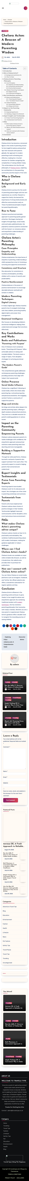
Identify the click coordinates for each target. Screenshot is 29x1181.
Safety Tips (6, 945)
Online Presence (11, 102)
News (4, 937)
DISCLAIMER (20, 1178)
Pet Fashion (6, 941)
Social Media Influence (14, 104)
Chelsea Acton (15, 168)
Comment (6, 747)
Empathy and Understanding (16, 84)
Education (6, 915)
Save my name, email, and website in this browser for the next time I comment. (14, 793)
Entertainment (7, 919)
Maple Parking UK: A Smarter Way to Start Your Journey (14, 705)
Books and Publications (13, 97)
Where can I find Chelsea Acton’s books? (16, 128)
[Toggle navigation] (3, 8)
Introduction (8, 71)
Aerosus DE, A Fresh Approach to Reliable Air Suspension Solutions (13, 1008)
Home (5, 1123)
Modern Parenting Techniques (15, 90)
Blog (4, 911)
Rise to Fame (10, 77)
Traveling (8, 700)
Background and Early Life (13, 75)
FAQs (5, 122)
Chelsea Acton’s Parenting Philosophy (12, 80)
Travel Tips (6, 954)
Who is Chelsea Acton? (11, 73)
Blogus (23, 1169)
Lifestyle (5, 31)
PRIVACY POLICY (10, 1178)
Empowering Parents (12, 112)
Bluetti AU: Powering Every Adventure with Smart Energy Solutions (14, 723)
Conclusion (7, 134)
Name (5, 771)
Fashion (7, 682)
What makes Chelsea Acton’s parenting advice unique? (14, 124)
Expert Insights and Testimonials (14, 116)
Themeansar (14, 1171)
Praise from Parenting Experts (15, 118)
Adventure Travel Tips (10, 906)
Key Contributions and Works (13, 95)
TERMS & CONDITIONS (14, 1174)
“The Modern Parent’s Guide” (16, 100)
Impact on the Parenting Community (11, 109)
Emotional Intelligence (15, 93)
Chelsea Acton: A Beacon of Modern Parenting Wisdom (13, 44)
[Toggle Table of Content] (24, 68)
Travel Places (17, 697)
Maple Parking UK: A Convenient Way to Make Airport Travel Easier (14, 1061)
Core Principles (10, 83)
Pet (4, 1139)
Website (5, 783)
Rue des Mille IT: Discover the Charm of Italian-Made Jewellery (14, 687)
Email (5, 777)
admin (8, 57)
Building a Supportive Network (15, 114)
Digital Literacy (13, 91)
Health (5, 928)
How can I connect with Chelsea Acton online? (16, 131)
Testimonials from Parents (14, 119)
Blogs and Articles (13, 106)
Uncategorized (7, 963)
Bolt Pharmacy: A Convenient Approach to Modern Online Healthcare (14, 1043)
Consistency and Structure (16, 86)
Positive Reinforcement (15, 88)
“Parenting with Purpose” (15, 99)
